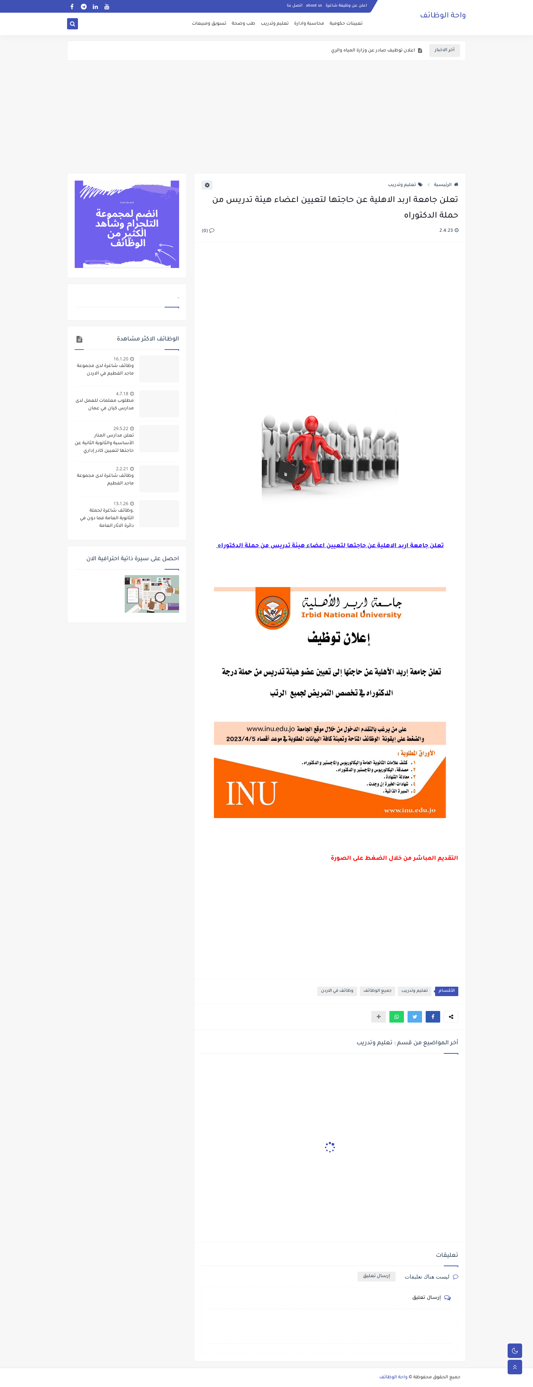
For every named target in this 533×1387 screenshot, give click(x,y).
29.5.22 (120, 428)
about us (314, 6)
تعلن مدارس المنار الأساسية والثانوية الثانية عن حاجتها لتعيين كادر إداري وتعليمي (104, 444)
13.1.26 (120, 503)
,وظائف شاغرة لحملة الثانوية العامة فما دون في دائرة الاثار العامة (107, 518)
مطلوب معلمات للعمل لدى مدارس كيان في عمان (104, 405)
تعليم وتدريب (275, 23)
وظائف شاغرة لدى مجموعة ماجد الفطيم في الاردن (105, 370)
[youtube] (107, 6)
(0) (205, 231)
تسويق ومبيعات (209, 23)
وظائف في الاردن (337, 991)
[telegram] (83, 6)
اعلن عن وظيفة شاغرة (346, 6)
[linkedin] (95, 6)
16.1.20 (120, 359)
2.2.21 (122, 469)
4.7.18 (122, 394)
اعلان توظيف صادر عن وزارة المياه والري (373, 50)
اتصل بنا (294, 6)
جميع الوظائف (377, 991)
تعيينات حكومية (346, 23)
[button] (433, 1017)
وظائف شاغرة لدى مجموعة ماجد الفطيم (105, 480)
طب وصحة (243, 23)
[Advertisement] (266, 117)
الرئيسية (443, 185)
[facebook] (72, 6)
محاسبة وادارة (309, 23)
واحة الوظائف (443, 16)
